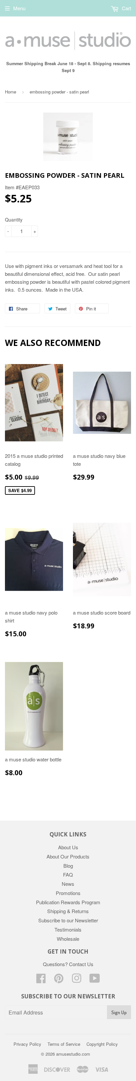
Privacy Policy (27, 1044)
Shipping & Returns (68, 911)
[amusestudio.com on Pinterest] (59, 980)
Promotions (68, 892)
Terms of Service (64, 1044)
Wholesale (68, 938)
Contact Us (81, 964)
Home (10, 92)
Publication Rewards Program (68, 902)
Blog (68, 865)
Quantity (13, 219)
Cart (125, 8)
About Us (68, 847)
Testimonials (68, 929)
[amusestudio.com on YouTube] (94, 980)
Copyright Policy (102, 1044)
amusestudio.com (73, 1054)
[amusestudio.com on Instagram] (77, 980)
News (68, 883)
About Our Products (68, 856)
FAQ (68, 874)
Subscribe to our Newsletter (68, 920)
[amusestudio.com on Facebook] (41, 980)
